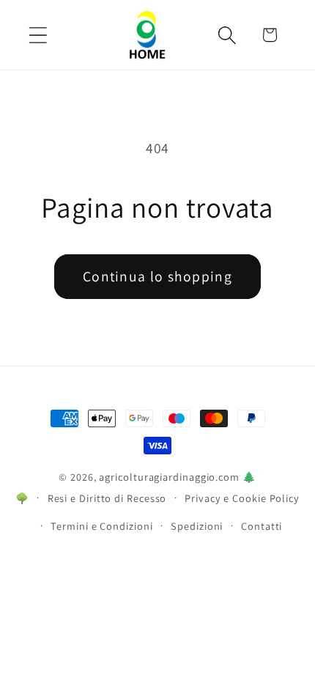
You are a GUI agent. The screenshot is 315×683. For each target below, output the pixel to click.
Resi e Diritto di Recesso (107, 498)
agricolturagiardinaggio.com (169, 477)
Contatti (261, 526)
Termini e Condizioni (101, 526)
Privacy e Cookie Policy (242, 498)
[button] (38, 35)
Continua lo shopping (157, 276)
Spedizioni (197, 526)
